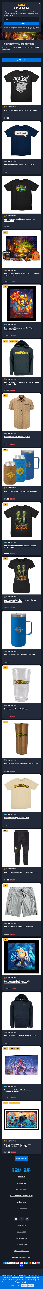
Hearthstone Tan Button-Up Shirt (17, 437)
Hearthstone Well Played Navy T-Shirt (19, 165)
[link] (21, 93)
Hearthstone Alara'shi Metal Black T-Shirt (20, 110)
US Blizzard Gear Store (21, 1251)
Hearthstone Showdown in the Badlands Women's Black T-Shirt (20, 601)
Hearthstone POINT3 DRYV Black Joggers (20, 872)
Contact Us (21, 1183)
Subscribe (21, 24)
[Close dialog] (40, 3)
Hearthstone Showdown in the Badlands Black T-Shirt (20, 547)
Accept (24, 1285)
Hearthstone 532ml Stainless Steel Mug (19, 654)
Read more (6, 50)
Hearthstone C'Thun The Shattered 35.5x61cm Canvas (18, 1091)
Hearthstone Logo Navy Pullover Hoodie (20, 1035)
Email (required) (8, 15)
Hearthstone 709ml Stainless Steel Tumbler (21, 763)
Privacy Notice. (21, 1282)
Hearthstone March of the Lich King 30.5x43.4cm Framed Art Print (18, 1145)
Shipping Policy (21, 1189)
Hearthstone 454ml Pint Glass (16, 709)
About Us (21, 1177)
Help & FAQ (21, 1202)
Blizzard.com (21, 1208)
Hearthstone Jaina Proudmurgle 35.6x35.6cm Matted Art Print (17, 982)
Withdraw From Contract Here (21, 1257)
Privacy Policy (21, 1232)
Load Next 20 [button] (21, 1158)
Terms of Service (21, 1238)
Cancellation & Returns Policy (21, 1196)
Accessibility (21, 1225)
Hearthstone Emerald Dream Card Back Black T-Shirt (20, 220)
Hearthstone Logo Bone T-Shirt (16, 818)
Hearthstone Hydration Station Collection (20, 491)
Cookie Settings (21, 1244)
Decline (30, 1285)
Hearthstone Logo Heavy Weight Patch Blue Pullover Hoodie (21, 383)
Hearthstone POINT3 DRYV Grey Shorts (19, 926)
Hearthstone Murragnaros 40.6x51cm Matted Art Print (19, 329)
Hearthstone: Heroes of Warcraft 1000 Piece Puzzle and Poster (21, 274)
